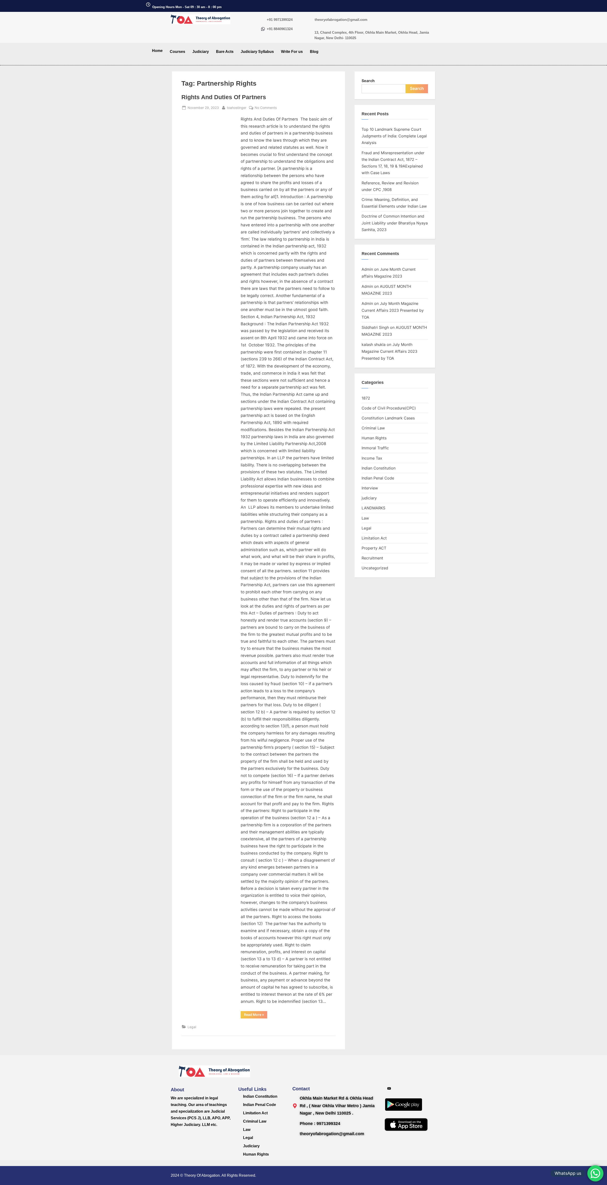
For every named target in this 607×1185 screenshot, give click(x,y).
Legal (192, 1027)
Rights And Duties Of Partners (223, 97)
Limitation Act (374, 538)
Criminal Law (373, 428)
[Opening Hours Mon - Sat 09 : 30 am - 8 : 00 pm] (148, 4)
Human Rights (374, 438)
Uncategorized (375, 568)
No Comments (266, 107)
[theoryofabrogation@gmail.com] (310, 20)
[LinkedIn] (421, 1088)
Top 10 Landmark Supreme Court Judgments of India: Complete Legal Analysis (394, 136)
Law (365, 518)
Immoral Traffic (375, 448)
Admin (367, 269)
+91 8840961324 (280, 29)
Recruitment (372, 558)
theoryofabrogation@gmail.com (341, 20)
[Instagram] (399, 1088)
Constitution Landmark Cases (388, 418)
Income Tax (372, 458)
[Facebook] (410, 1088)
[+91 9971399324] (263, 20)
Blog (314, 52)
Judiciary (200, 52)
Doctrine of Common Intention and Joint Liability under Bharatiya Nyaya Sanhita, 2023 (395, 223)
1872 (366, 398)
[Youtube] (389, 1088)
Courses (177, 52)
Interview (370, 488)
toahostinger (236, 107)
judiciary (369, 498)
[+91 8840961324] (263, 29)
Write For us (292, 52)
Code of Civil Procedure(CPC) (389, 408)
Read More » (255, 1014)
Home (157, 51)
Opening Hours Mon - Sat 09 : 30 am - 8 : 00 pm (187, 7)
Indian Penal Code (378, 478)
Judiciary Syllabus (257, 52)
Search (368, 80)
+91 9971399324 (280, 20)
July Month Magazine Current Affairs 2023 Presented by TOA (393, 310)
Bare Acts (225, 52)
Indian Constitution (378, 468)
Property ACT (374, 548)
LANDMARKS (373, 508)
